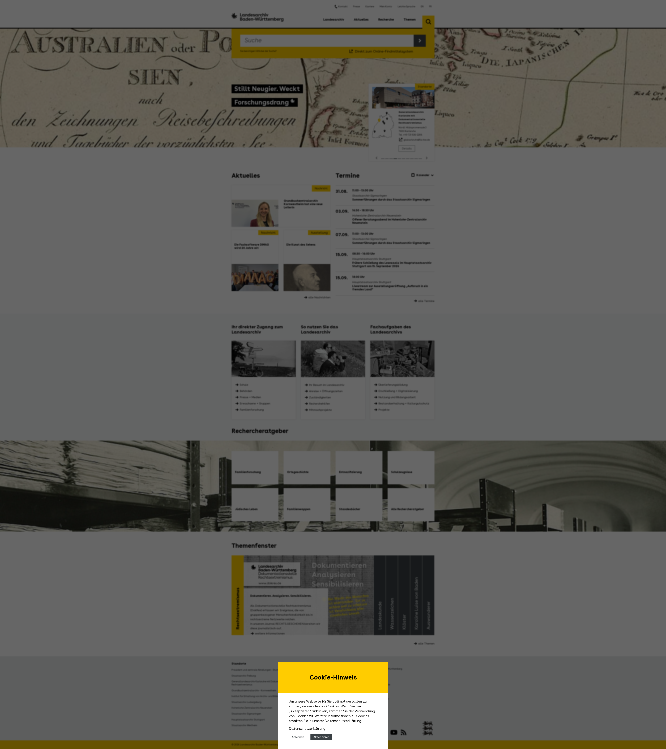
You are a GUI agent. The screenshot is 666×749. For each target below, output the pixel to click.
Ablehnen (298, 737)
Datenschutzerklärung (307, 728)
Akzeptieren (321, 737)
